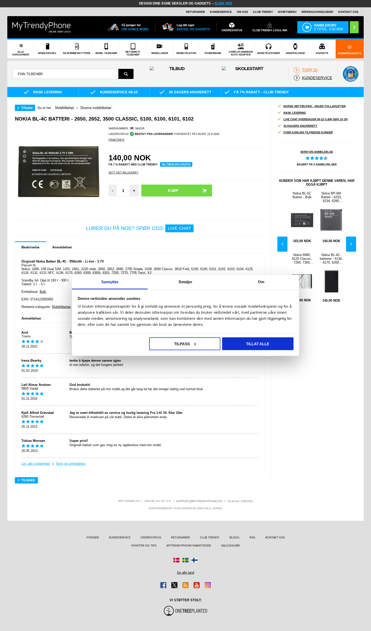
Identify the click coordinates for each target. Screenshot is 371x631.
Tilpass (182, 343)
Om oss (242, 11)
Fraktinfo (116, 139)
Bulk (43, 292)
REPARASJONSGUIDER (317, 11)
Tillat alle (257, 343)
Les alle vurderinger (35, 464)
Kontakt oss (348, 11)
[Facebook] (163, 585)
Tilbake (27, 108)
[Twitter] (174, 585)
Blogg (234, 537)
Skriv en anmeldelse (71, 464)
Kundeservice (221, 11)
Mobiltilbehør (61, 307)
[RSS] (185, 585)
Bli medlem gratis (176, 164)
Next (351, 244)
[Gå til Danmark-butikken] (176, 560)
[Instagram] (208, 585)
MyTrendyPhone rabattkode (189, 545)
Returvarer (195, 11)
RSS (252, 537)
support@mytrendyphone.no (199, 501)
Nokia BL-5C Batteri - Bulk (302, 195)
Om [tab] (261, 282)
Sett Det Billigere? (123, 172)
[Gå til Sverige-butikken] (185, 560)
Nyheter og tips (143, 545)
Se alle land (185, 573)
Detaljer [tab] (186, 282)
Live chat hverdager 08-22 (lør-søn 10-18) (315, 119)
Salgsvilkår (230, 545)
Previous (282, 244)
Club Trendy (263, 11)
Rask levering (294, 112)
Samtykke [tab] (110, 282)
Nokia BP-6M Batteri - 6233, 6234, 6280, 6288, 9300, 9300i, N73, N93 (331, 197)
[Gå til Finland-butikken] (195, 560)
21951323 (247, 501)
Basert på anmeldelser (317, 164)
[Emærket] (350, 74)
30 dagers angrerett (300, 125)
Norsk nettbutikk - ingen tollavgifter (314, 106)
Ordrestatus (151, 537)
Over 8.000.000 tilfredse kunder (308, 132)
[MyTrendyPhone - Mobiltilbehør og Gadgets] (41, 27)
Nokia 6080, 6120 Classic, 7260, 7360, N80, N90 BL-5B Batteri (302, 258)
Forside (93, 537)
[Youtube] (197, 585)
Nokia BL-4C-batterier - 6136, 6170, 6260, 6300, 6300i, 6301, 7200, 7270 (331, 258)
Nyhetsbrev (287, 11)
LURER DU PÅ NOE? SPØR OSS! (138, 228)
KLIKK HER (223, 3)
